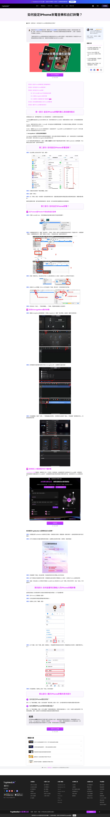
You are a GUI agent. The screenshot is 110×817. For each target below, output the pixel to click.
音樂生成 (33, 23)
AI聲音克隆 (33, 793)
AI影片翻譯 (33, 796)
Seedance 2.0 (61, 785)
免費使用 (91, 812)
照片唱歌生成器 (76, 789)
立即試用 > (72, 1)
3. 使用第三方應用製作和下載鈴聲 (40, 99)
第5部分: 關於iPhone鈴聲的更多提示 (37, 105)
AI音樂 (74, 785)
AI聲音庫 (89, 789)
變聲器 (74, 796)
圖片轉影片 (46, 785)
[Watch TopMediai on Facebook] (7, 791)
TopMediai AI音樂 (31, 472)
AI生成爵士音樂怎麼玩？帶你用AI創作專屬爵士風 (94, 48)
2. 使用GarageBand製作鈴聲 (39, 96)
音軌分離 (74, 793)
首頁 (29, 23)
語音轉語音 (90, 791)
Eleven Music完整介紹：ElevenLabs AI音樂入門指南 (94, 54)
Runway (60, 802)
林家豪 (91, 29)
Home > (45, 767)
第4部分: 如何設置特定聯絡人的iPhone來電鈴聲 (40, 102)
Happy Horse (61, 791)
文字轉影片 (46, 787)
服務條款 (102, 796)
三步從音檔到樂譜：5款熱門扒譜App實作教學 (94, 59)
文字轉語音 (33, 789)
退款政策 (102, 802)
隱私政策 (102, 800)
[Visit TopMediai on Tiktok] (14, 791)
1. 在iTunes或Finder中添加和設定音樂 (41, 93)
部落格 (101, 793)
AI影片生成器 (33, 785)
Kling (59, 793)
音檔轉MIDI (75, 791)
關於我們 (102, 785)
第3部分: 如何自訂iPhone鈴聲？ (36, 90)
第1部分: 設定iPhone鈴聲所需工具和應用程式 (39, 84)
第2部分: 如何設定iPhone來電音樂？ (37, 87)
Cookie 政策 (103, 798)
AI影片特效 (46, 796)
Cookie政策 (68, 815)
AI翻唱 (31, 791)
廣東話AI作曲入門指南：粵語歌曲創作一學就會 (94, 64)
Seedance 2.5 (61, 787)
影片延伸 (46, 791)
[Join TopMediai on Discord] (17, 791)
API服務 (32, 798)
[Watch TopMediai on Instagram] (9, 791)
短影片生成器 (47, 793)
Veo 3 (59, 789)
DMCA (101, 791)
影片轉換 (46, 789)
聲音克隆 (89, 787)
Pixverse (60, 796)
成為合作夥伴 (103, 804)
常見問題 (102, 789)
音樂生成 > (50, 767)
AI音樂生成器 (33, 787)
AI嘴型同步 (90, 796)
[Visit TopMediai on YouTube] (12, 791)
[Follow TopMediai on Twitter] (4, 791)
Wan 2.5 (60, 800)
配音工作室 (90, 798)
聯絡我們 (102, 787)
